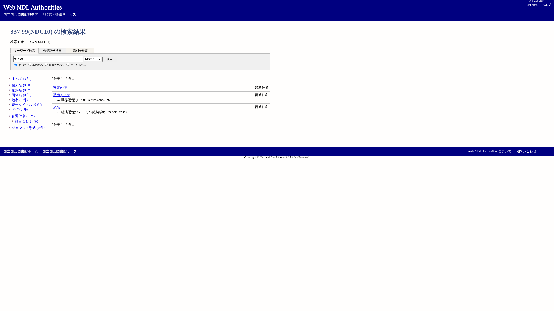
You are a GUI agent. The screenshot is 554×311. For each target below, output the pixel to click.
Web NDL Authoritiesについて (489, 151)
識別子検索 (80, 50)
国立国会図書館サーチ (59, 151)
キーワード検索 (24, 50)
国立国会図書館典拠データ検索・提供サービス (39, 10)
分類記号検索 (52, 50)
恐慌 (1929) (61, 95)
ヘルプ (546, 4)
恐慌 (56, 107)
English (532, 4)
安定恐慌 (60, 87)
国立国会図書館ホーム (20, 151)
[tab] (24, 50)
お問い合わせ (526, 151)
